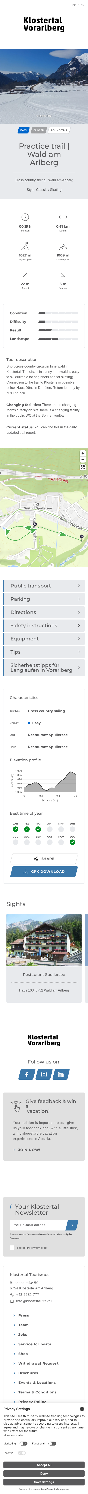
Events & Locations (37, 1383)
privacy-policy (39, 1247)
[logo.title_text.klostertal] (44, 24)
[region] (44, 533)
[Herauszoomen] (83, 459)
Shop (23, 1354)
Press (23, 1315)
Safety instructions (33, 625)
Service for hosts (34, 1344)
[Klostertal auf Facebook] (26, 1074)
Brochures (28, 1373)
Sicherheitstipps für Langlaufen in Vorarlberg (41, 667)
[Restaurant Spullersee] (44, 940)
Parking (20, 599)
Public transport (30, 586)
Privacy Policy (32, 1402)
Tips (15, 652)
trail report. (27, 432)
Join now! (29, 1150)
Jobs (22, 1335)
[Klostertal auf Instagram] (44, 1074)
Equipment (24, 639)
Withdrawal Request (38, 1363)
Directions (23, 612)
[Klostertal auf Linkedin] (61, 1074)
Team (23, 1325)
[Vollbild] (83, 467)
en (82, 5)
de (74, 5)
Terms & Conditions (37, 1392)
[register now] (72, 1225)
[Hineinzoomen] (83, 453)
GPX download (48, 872)
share (48, 859)
